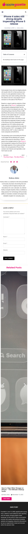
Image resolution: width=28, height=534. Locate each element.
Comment (6, 217)
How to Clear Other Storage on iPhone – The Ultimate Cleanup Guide (13, 489)
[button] (2, 12)
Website (5, 250)
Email (5, 243)
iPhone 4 (13, 105)
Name (5, 236)
